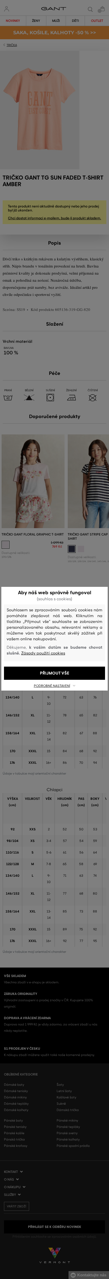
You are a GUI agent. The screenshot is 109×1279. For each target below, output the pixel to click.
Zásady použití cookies (43, 653)
